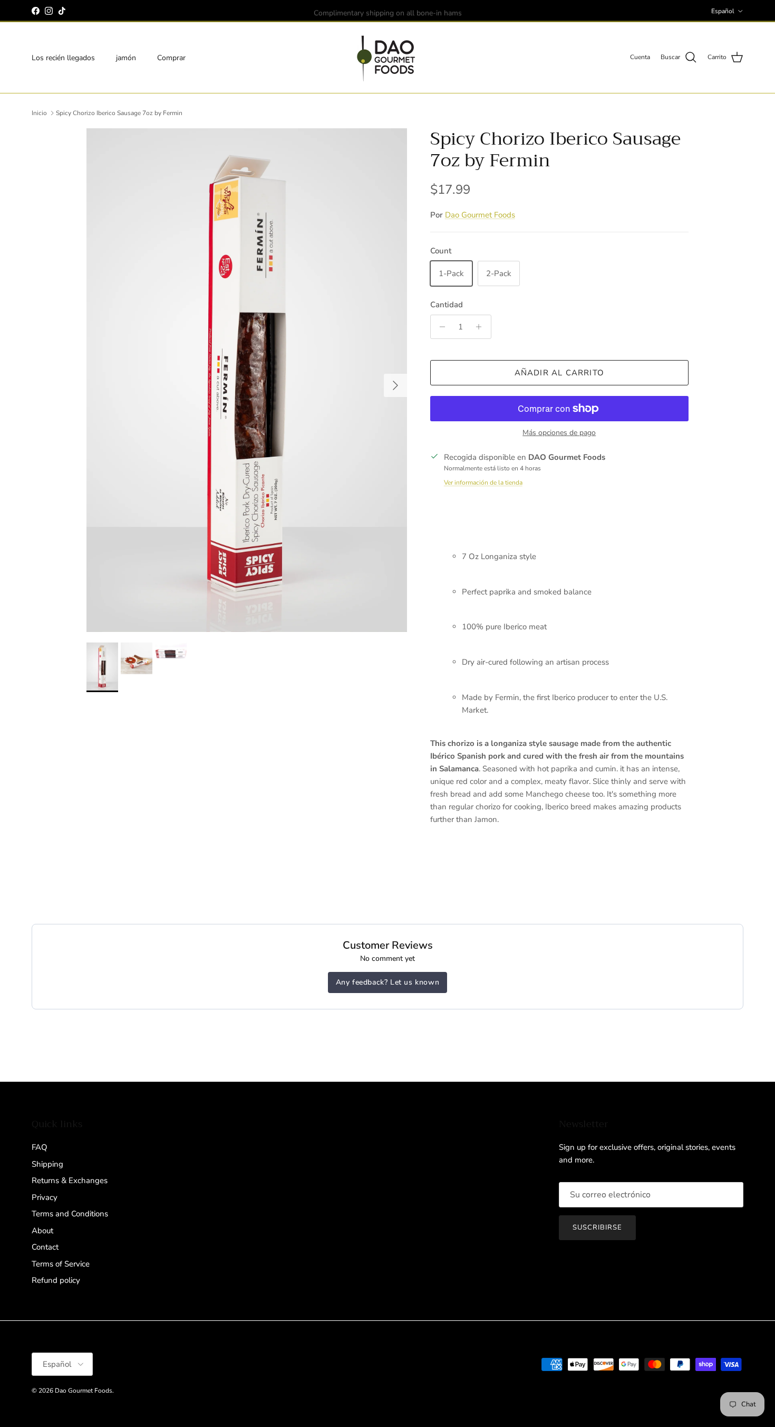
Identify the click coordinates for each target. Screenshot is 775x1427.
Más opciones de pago (559, 433)
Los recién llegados (63, 57)
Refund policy (56, 1280)
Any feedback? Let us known (388, 982)
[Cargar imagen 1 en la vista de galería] (246, 380)
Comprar (171, 57)
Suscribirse (597, 1227)
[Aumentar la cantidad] (481, 326)
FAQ (39, 1147)
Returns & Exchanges (70, 1180)
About (42, 1230)
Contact (45, 1247)
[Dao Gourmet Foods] (387, 57)
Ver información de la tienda (483, 482)
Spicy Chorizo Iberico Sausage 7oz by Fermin (119, 113)
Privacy (44, 1197)
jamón (126, 57)
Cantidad (446, 304)
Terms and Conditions (70, 1213)
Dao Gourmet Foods (480, 215)
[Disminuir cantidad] (440, 326)
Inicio (39, 113)
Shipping (47, 1164)
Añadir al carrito (559, 372)
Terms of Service (61, 1264)
